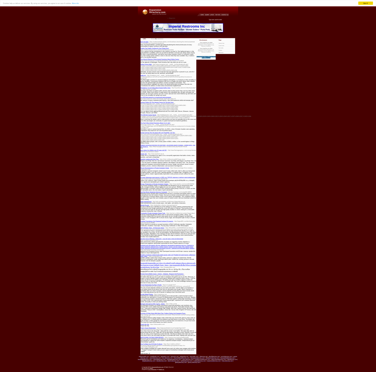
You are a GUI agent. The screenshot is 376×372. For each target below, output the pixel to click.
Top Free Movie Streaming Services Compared (154, 192)
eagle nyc (143, 75)
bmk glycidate (144, 42)
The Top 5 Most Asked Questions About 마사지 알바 (155, 123)
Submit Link (221, 43)
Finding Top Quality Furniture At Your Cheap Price (155, 48)
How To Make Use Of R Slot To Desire (151, 344)
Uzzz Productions (152, 369)
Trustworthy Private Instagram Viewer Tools (153, 213)
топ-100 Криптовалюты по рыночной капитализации (156, 97)
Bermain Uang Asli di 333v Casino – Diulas (153, 304)
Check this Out (145, 324)
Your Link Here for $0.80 (206, 42)
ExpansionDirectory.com (158, 367)
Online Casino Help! (146, 64)
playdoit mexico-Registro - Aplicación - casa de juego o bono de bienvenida (162, 239)
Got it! (365, 3)
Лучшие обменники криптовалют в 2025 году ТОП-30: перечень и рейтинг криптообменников (168, 177)
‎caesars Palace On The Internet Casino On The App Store (157, 102)
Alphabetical (160, 38)
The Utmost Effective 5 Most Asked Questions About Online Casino (160, 59)
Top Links (221, 47)
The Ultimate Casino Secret (148, 115)
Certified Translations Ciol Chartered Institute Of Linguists (157, 221)
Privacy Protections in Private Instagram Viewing (154, 184)
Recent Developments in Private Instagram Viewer (155, 168)
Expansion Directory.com (145, 18)
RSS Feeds (221, 52)
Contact (220, 50)
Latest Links (221, 45)
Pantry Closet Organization (148, 328)
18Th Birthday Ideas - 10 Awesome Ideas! (152, 228)
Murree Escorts (145, 205)
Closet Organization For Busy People (151, 285)
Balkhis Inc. (161, 369)
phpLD (151, 368)
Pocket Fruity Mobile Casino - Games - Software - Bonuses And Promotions (162, 274)
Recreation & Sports (161, 18)
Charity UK (144, 154)
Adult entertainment (146, 201)
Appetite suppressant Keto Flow (150, 159)
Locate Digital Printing (147, 294)
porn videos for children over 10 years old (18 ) (154, 150)
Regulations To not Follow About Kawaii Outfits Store (155, 88)
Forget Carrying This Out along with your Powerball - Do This (158, 132)
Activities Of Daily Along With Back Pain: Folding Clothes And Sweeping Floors (163, 313)
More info (75, 3)
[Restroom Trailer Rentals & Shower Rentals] (188, 32)
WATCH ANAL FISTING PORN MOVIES (152, 337)
